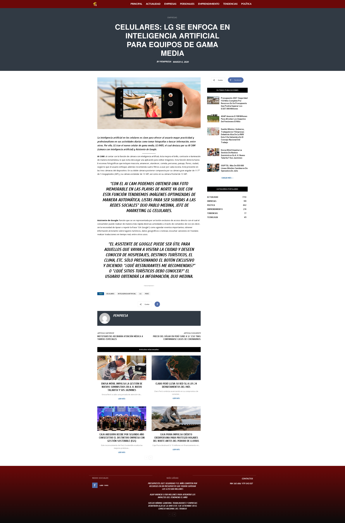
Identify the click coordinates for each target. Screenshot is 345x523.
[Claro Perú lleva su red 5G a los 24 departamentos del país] (176, 368)
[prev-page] (146, 457)
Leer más (121, 399)
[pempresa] (104, 318)
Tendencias (230, 4)
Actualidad (153, 4)
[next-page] (150, 457)
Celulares (110, 294)
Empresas (170, 4)
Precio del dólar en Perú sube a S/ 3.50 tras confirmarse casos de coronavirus (177, 338)
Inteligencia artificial (127, 294)
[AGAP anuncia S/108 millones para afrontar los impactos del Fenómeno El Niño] (213, 118)
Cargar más (226, 178)
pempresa (165, 61)
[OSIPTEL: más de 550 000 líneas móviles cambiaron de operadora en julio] (213, 168)
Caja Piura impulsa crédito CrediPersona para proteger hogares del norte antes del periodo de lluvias (176, 437)
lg (140, 294)
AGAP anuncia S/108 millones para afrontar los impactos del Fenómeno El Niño (234, 119)
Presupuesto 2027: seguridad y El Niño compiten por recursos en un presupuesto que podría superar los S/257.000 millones (234, 103)
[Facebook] (157, 304)
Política (246, 4)
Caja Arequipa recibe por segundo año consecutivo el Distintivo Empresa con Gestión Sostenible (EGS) (122, 437)
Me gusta (137, 485)
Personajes (187, 4)
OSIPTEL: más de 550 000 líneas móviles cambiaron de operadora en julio (234, 168)
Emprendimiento (208, 4)
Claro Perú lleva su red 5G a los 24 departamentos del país (176, 385)
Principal (136, 4)
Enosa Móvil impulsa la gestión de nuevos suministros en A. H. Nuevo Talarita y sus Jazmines (121, 387)
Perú (147, 294)
